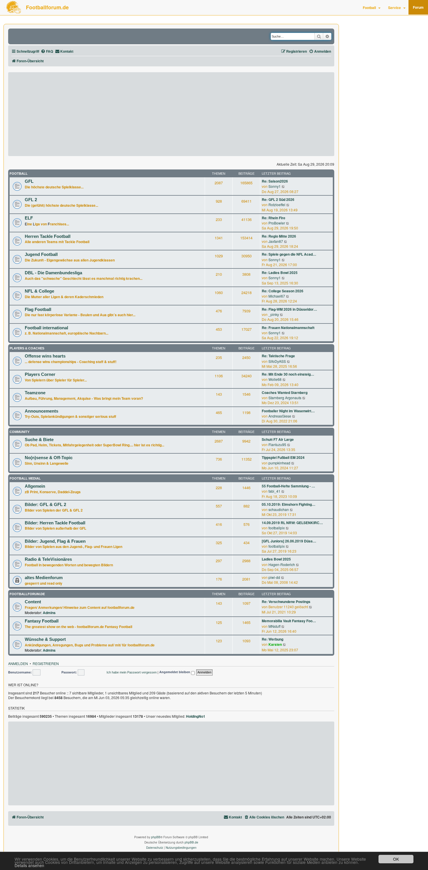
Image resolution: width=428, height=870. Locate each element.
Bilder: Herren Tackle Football (55, 523)
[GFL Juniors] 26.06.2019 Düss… (289, 541)
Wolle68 (275, 379)
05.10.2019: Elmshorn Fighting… (288, 504)
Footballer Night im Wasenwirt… (288, 411)
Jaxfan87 (275, 241)
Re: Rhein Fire (273, 217)
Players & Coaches (27, 348)
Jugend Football (41, 254)
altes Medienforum (44, 577)
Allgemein (35, 486)
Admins (49, 612)
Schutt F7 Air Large (278, 439)
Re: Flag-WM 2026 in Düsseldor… (289, 309)
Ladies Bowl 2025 (276, 559)
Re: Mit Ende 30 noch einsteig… (288, 374)
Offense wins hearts (45, 356)
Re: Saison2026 (275, 181)
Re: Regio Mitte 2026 (279, 236)
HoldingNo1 (195, 716)
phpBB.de (191, 842)
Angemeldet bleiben (175, 672)
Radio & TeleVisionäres (48, 559)
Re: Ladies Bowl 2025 (280, 272)
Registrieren (46, 663)
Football (369, 7)
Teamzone (35, 392)
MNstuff (274, 626)
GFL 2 (31, 199)
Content (33, 602)
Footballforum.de (47, 7)
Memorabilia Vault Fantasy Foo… (289, 620)
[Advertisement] (171, 114)
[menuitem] (47, 51)
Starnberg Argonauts (284, 397)
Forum (418, 7)
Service (394, 7)
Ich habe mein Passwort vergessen (132, 672)
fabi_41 (274, 491)
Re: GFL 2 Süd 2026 (278, 199)
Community (19, 432)
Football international (46, 328)
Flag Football (38, 309)
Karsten (275, 644)
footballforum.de (27, 594)
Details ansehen (29, 865)
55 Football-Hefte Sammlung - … (288, 486)
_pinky (273, 314)
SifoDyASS (277, 361)
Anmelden (18, 663)
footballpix (276, 527)
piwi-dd (274, 577)
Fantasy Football (42, 621)
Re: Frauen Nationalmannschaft (288, 327)
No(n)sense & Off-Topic (48, 457)
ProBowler (276, 222)
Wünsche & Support (45, 639)
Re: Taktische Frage (278, 355)
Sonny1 (274, 186)
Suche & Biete (39, 439)
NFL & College (39, 291)
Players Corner (40, 374)
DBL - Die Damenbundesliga (53, 272)
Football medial (25, 478)
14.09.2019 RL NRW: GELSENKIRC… (292, 522)
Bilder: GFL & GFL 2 (45, 504)
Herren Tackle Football (47, 236)
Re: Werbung (272, 639)
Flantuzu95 (277, 444)
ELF (29, 218)
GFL (29, 181)
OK (396, 859)
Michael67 (276, 295)
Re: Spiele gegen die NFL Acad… (289, 254)
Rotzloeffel (276, 204)
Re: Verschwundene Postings (286, 601)
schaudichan (278, 509)
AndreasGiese (279, 415)
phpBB (155, 837)
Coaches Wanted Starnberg (284, 392)
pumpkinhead (279, 462)
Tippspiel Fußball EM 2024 (283, 457)
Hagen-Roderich (281, 564)
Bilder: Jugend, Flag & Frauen (55, 541)
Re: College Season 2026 (282, 291)
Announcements (41, 411)
